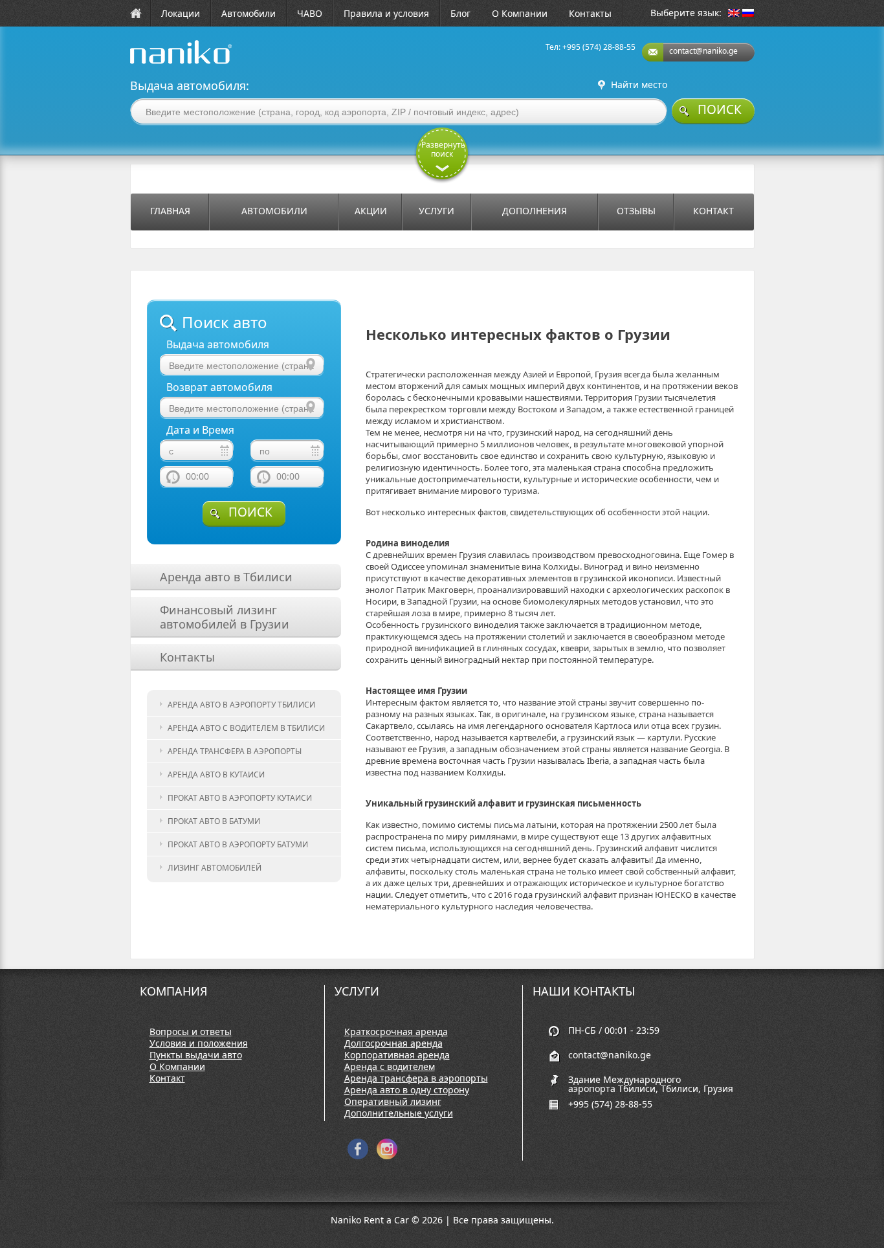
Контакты (590, 13)
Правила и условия (386, 13)
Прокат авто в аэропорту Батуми (238, 844)
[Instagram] (387, 1156)
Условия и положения (198, 1043)
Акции (371, 211)
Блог (460, 13)
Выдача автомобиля (217, 344)
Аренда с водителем (389, 1067)
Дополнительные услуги (398, 1113)
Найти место (639, 85)
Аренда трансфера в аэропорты (235, 751)
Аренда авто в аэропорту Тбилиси (241, 704)
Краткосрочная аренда (396, 1032)
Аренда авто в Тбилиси (226, 577)
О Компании (519, 13)
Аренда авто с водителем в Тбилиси (246, 727)
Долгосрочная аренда (393, 1043)
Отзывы (636, 211)
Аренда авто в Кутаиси (216, 774)
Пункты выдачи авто (195, 1055)
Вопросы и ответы (190, 1032)
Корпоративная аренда (397, 1055)
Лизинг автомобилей (214, 867)
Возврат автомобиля (219, 387)
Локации (180, 13)
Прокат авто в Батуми (214, 821)
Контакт (713, 211)
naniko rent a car (160, 64)
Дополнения (534, 211)
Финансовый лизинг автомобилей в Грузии (224, 617)
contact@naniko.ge (703, 50)
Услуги (436, 211)
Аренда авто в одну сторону (406, 1090)
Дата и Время (200, 430)
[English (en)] (734, 13)
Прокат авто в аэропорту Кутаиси (240, 797)
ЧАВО (309, 13)
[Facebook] (358, 1156)
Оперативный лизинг (392, 1102)
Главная (170, 211)
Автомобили (248, 13)
